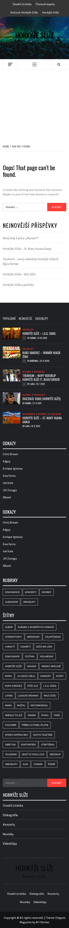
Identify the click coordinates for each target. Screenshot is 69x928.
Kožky (60, 676)
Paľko (45, 715)
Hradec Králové (51, 666)
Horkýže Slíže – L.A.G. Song (39, 333)
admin (33, 337)
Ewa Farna (9, 475)
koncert (45, 676)
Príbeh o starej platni (35, 725)
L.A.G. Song (49, 685)
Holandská (46, 656)
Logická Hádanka (28, 695)
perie (57, 715)
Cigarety (25, 646)
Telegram (11, 754)
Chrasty (10, 646)
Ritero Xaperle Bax (16, 734)
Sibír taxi (10, 744)
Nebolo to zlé (13, 715)
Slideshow (55, 414)
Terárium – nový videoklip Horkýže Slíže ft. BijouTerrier (31, 261)
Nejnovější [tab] (25, 318)
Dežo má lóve (44, 646)
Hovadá (31, 666)
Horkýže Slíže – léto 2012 (19, 274)
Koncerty (31, 592)
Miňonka (34, 360)
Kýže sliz (32, 685)
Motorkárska (39, 705)
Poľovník (10, 725)
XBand (7, 497)
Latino (9, 695)
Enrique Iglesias (13, 468)
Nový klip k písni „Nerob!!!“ (21, 238)
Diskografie (29, 414)
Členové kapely (45, 4)
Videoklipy (28, 330)
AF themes (42, 922)
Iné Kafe (8, 483)
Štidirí (51, 764)
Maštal (21, 705)
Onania (32, 715)
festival (30, 656)
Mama (8, 705)
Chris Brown (10, 454)
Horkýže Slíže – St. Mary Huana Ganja (27, 249)
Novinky (26, 372)
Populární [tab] (9, 318)
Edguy (6, 461)
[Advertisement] (34, 103)
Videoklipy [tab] (41, 318)
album (9, 627)
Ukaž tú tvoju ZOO (33, 754)
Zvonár (38, 764)
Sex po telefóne (42, 734)
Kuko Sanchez (13, 685)
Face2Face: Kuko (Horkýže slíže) (41, 399)
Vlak (25, 764)
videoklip (55, 754)
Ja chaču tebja (26, 676)
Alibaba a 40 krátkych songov (36, 627)
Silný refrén (28, 744)
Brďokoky (33, 636)
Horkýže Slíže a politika (18, 285)
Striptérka (47, 744)
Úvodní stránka (22, 4)
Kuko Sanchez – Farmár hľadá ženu (41, 355)
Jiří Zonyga (10, 490)
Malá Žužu (50, 695)
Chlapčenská (53, 636)
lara (32, 383)
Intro (8, 676)
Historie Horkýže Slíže (24, 12)
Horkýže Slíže (50, 12)
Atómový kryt (13, 636)
